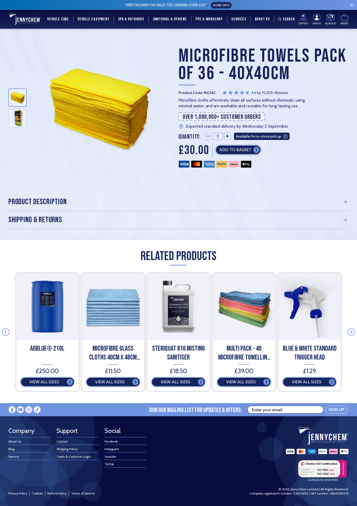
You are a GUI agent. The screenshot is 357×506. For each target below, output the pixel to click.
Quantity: (189, 136)
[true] (352, 5)
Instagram (112, 449)
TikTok (109, 464)
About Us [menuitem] (262, 19)
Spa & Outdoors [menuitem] (131, 19)
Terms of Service (83, 493)
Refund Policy (57, 493)
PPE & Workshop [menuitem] (209, 19)
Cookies (37, 493)
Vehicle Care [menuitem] (58, 19)
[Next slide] (351, 332)
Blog (11, 449)
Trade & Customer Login (73, 456)
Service (13, 456)
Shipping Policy (66, 449)
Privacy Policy (17, 493)
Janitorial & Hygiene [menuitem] (170, 19)
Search (289, 19)
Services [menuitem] (238, 19)
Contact (62, 441)
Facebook (111, 441)
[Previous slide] (6, 332)
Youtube (110, 456)
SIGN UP (336, 409)
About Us (14, 441)
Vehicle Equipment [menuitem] (94, 19)
